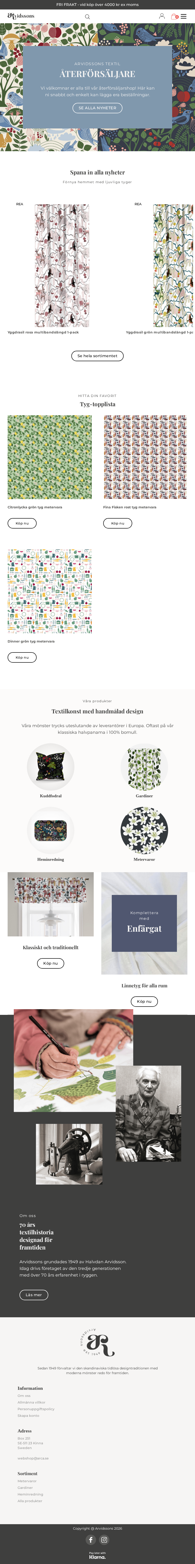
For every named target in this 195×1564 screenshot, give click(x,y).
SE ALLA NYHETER (97, 108)
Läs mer (34, 1295)
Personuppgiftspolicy (36, 1409)
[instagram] (104, 1540)
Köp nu (22, 523)
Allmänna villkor (31, 1402)
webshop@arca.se (33, 1458)
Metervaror (27, 1481)
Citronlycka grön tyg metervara (35, 507)
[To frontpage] (21, 16)
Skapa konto (28, 1416)
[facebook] (91, 1540)
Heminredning (30, 1494)
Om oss (24, 1396)
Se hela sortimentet (98, 356)
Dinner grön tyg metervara (31, 641)
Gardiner (25, 1488)
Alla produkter (30, 1501)
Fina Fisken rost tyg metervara (129, 507)
